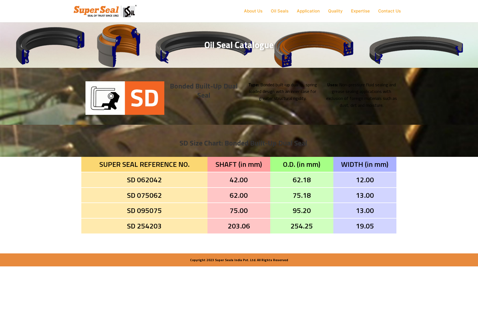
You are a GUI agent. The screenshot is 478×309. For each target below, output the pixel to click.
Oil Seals (280, 11)
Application (308, 11)
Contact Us (389, 11)
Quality (335, 11)
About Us (253, 11)
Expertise (360, 11)
